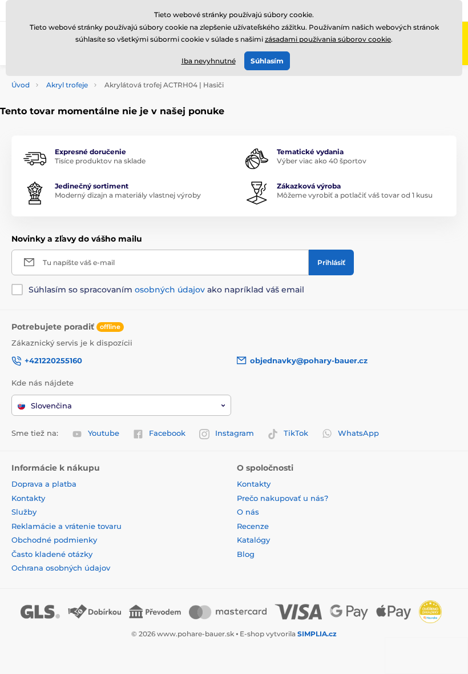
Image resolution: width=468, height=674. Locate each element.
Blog (246, 554)
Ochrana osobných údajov (60, 567)
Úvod (20, 85)
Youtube (103, 433)
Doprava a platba (43, 483)
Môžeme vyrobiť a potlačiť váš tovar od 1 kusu (355, 195)
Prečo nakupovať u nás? (282, 498)
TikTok (296, 433)
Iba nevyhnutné (208, 61)
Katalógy (253, 539)
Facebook (167, 433)
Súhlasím (267, 61)
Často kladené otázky (51, 554)
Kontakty (28, 498)
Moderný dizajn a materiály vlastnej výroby (128, 195)
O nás (248, 511)
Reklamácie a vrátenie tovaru (66, 526)
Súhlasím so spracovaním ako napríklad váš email (166, 289)
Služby (24, 511)
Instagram (234, 433)
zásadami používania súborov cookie (328, 39)
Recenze (253, 526)
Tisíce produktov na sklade (100, 161)
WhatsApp (358, 433)
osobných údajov (170, 289)
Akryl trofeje (67, 85)
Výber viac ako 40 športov (321, 161)
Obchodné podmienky (54, 539)
